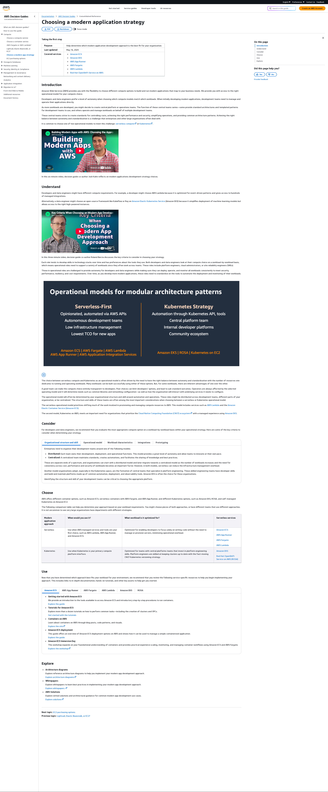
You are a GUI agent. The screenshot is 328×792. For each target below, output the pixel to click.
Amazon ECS (76, 54)
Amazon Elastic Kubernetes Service (148, 201)
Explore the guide (56, 604)
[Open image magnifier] (44, 375)
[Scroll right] (173, 8)
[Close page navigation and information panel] (323, 38)
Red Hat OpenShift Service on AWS (86, 72)
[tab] (61, 442)
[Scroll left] (107, 8)
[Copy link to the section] (39, 85)
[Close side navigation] (34, 16)
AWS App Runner (78, 61)
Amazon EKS (76, 57)
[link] (90, 16)
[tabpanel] (141, 464)
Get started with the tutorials (62, 615)
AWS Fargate (76, 65)
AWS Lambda (76, 69)
